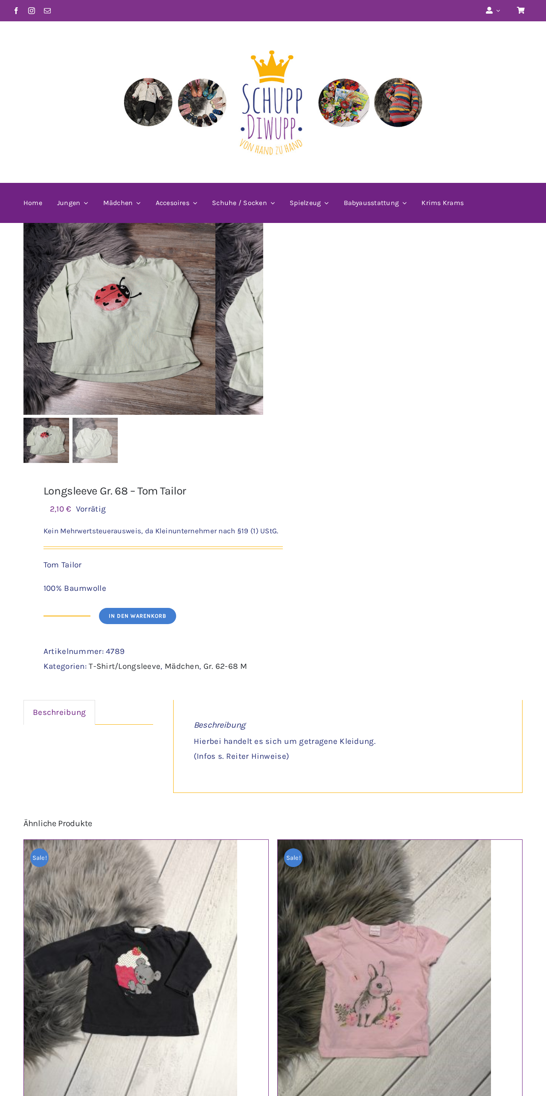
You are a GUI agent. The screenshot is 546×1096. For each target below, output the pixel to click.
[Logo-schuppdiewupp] (273, 38)
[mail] (47, 10)
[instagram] (31, 10)
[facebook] (16, 10)
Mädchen (182, 666)
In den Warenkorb (137, 616)
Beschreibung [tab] (59, 712)
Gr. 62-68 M (225, 666)
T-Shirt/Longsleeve (124, 666)
